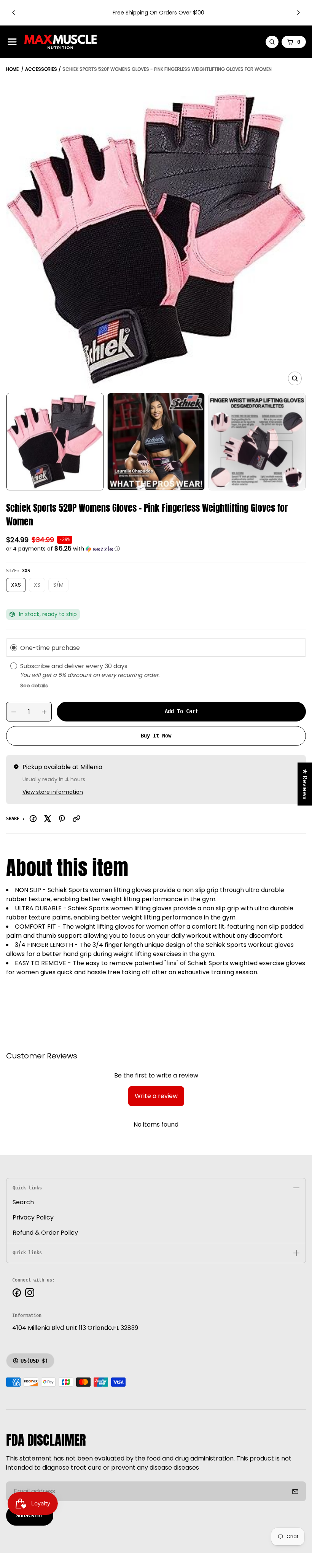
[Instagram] (29, 1292)
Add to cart (181, 711)
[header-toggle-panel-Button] (12, 42)
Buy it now (156, 736)
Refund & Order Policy (45, 1232)
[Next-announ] (298, 12)
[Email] (76, 818)
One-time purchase (50, 647)
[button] (156, 549)
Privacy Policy (33, 1217)
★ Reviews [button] (305, 783)
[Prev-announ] (13, 12)
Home (12, 69)
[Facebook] (33, 818)
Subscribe (29, 1515)
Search (23, 1202)
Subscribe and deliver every (62, 666)
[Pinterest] (62, 818)
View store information (52, 792)
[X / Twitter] (47, 818)
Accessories (41, 69)
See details (34, 685)
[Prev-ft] (295, 1491)
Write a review (156, 1096)
